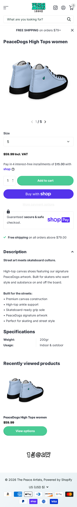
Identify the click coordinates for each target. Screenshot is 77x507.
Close (72, 30)
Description (15, 251)
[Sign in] (63, 8)
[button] (14, 177)
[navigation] (45, 122)
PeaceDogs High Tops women (25, 417)
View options (25, 431)
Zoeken (69, 19)
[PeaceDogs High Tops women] (25, 390)
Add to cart (45, 180)
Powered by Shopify (58, 479)
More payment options (38, 204)
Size (6, 133)
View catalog (5, 8)
